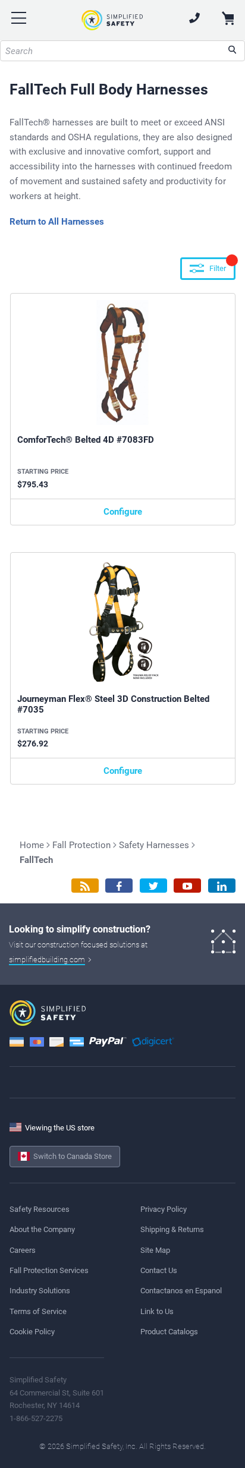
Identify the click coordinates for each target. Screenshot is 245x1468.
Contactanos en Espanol (181, 1290)
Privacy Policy (163, 1209)
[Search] (232, 50)
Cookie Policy (32, 1331)
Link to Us (157, 1311)
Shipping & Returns (172, 1229)
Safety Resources (40, 1209)
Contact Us (158, 1270)
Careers (23, 1250)
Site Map (155, 1250)
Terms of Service (38, 1311)
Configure (122, 511)
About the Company (42, 1229)
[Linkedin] (221, 885)
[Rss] (85, 885)
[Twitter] (153, 885)
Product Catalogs (169, 1331)
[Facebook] (119, 885)
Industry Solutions (40, 1290)
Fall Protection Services (49, 1270)
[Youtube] (187, 885)
